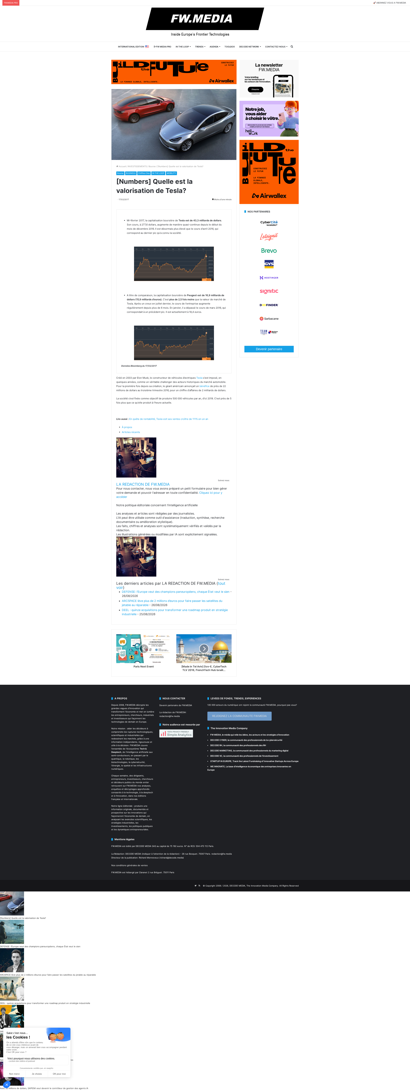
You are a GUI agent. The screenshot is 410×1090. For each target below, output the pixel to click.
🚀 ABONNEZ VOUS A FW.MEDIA (389, 2)
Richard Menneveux (149, 857)
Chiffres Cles (144, 173)
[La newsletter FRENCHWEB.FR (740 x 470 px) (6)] (269, 96)
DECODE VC (216, 756)
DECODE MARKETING (221, 750)
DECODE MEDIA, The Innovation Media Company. (254, 885)
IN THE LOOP (182, 46)
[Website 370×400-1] (269, 203)
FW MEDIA (215, 734)
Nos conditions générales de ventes (129, 865)
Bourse (152, 166)
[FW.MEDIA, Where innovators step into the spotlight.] (205, 24)
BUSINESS (131, 173)
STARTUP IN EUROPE (220, 761)
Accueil (122, 166)
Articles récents (131, 432)
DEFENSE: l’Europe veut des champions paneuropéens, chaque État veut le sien (176, 591)
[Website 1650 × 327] (174, 71)
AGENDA (214, 46)
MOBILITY (171, 173)
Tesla (199, 377)
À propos (127, 427)
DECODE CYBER (218, 740)
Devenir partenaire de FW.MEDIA (175, 705)
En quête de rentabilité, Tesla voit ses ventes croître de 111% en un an (168, 418)
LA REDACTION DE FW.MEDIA (143, 484)
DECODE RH (216, 745)
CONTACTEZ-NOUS (275, 46)
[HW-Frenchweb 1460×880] (269, 135)
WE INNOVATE (217, 766)
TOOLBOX (230, 46)
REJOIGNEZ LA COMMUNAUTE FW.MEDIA (239, 716)
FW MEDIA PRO (163, 46)
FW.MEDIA (130, 705)
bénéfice (204, 386)
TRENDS (199, 46)
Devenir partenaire (269, 349)
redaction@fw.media (169, 716)
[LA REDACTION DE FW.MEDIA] (136, 476)
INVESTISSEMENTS (137, 166)
